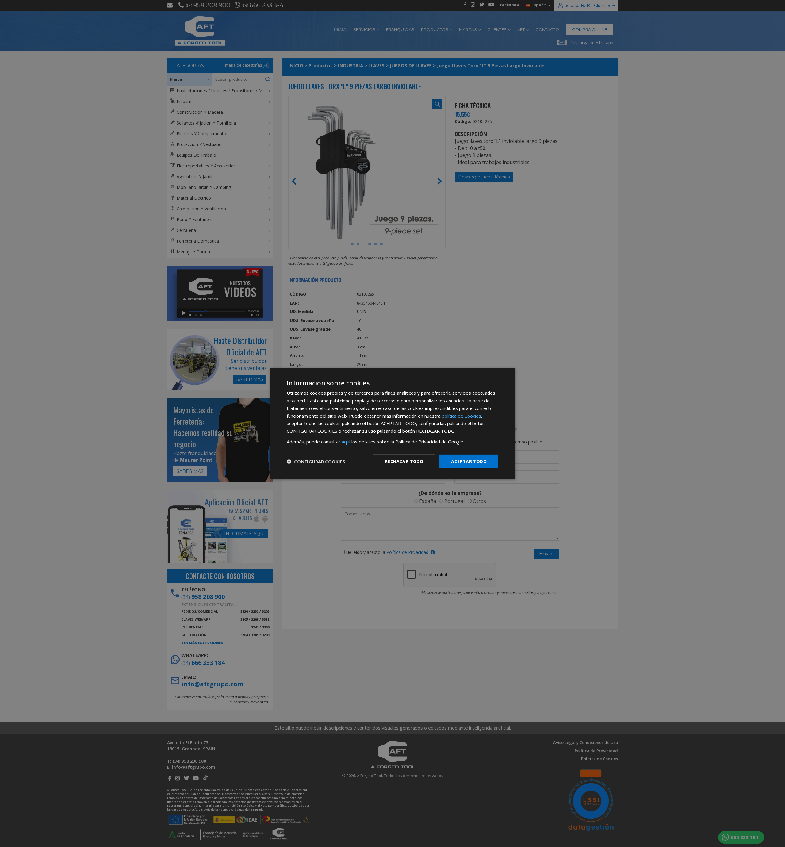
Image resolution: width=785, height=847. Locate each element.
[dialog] (392, 423)
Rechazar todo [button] (404, 461)
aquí (346, 442)
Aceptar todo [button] (469, 461)
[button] (316, 461)
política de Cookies (461, 415)
